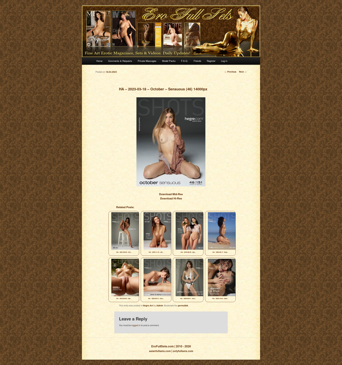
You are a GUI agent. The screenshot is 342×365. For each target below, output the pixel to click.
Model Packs (169, 61)
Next (243, 71)
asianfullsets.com (160, 351)
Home (99, 61)
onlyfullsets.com (183, 351)
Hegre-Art (148, 305)
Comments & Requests (120, 61)
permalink (183, 305)
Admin (159, 305)
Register (211, 61)
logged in (136, 325)
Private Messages (147, 61)
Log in (224, 61)
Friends (197, 61)
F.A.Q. (184, 61)
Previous (230, 71)
